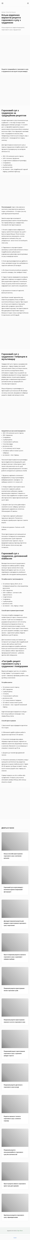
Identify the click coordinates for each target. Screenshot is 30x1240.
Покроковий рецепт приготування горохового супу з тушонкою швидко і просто (14, 1053)
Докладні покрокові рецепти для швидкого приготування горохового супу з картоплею (15, 923)
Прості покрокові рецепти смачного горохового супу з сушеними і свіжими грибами (15, 957)
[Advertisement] (15, 50)
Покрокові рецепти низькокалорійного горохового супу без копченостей (13, 1152)
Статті (15, 1237)
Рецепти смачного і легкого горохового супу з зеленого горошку (12, 1119)
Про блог (20, 1230)
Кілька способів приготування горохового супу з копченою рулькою (13, 856)
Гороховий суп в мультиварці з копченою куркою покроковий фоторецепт (13, 890)
